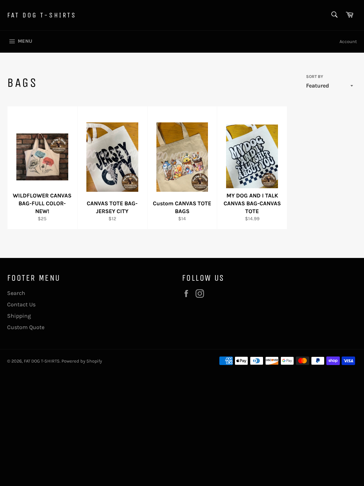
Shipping (19, 315)
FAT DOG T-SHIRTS (41, 15)
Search (16, 293)
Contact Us (21, 304)
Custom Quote (25, 327)
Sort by (314, 76)
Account (348, 41)
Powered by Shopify (81, 361)
